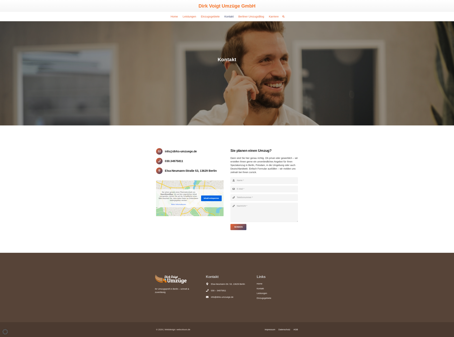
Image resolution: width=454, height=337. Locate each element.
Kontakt (260, 288)
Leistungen (262, 293)
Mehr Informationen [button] (178, 204)
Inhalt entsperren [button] (211, 198)
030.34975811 (174, 161)
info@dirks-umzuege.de (181, 151)
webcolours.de (183, 329)
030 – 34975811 (218, 290)
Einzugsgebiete (264, 298)
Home (259, 284)
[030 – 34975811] (208, 290)
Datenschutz (284, 329)
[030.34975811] (160, 161)
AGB (295, 329)
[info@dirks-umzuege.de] (160, 151)
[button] (283, 16)
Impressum (270, 329)
